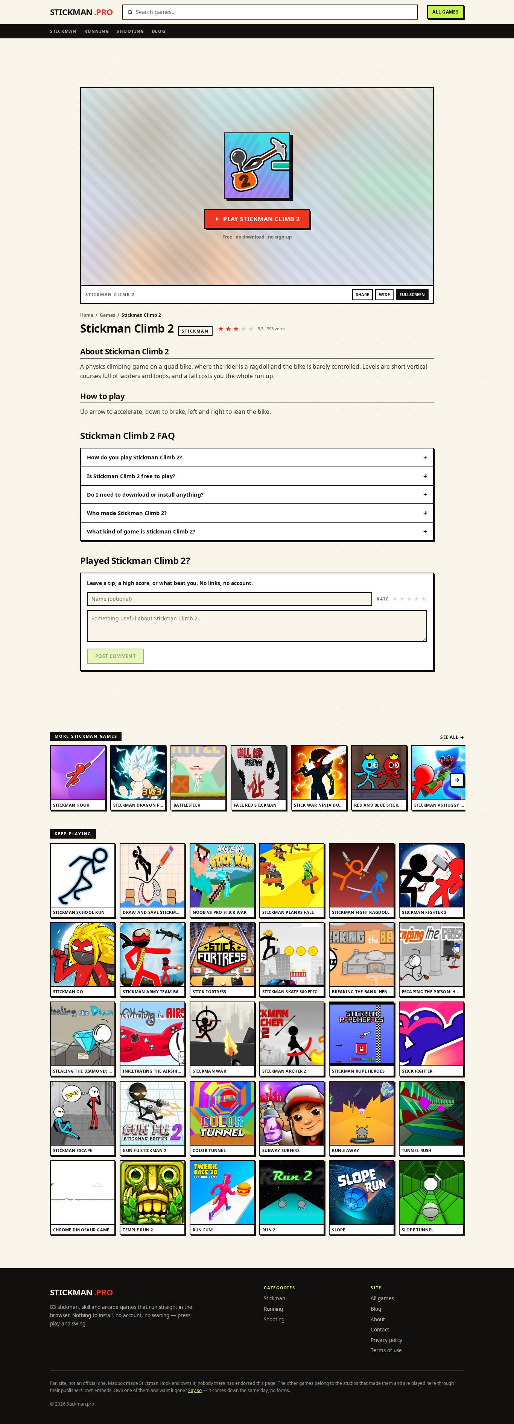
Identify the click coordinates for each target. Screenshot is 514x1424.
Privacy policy (386, 1340)
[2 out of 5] (402, 598)
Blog (159, 31)
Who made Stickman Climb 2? (257, 513)
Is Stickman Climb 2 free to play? (257, 476)
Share (362, 294)
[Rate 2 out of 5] (228, 329)
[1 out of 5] (394, 598)
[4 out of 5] (416, 598)
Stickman (63, 31)
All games (445, 12)
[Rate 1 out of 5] (221, 329)
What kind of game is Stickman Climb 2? (257, 531)
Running (96, 31)
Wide (384, 294)
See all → (452, 737)
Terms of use (386, 1350)
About (378, 1319)
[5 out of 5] (423, 598)
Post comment (115, 656)
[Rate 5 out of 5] (251, 329)
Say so (195, 1390)
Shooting (130, 31)
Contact (380, 1329)
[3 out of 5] (409, 598)
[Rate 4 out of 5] (243, 329)
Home (86, 315)
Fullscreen (412, 294)
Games (107, 315)
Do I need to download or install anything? (257, 494)
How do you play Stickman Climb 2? (257, 457)
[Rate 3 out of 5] (236, 329)
